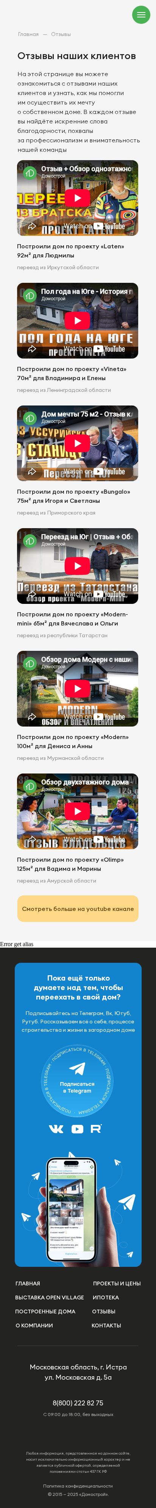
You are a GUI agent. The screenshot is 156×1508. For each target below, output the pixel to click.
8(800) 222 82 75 (78, 1403)
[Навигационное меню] (141, 14)
